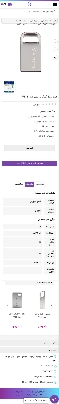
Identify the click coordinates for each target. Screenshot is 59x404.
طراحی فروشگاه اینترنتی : (33, 395)
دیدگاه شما (19, 184)
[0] (6, 4)
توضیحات (40, 184)
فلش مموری (22, 23)
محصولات (22, 20)
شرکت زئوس (20, 395)
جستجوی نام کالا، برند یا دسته (41, 11)
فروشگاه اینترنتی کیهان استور (43, 20)
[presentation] (51, 305)
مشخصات (29, 184)
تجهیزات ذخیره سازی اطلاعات (43, 23)
